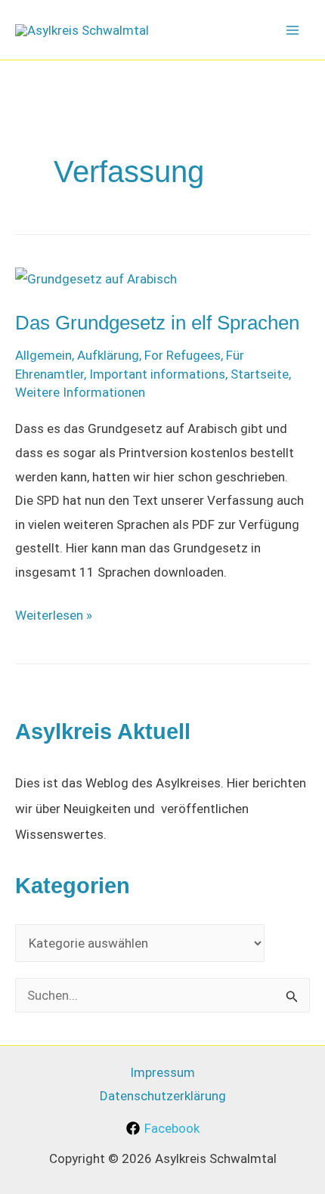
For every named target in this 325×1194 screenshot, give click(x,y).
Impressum (162, 1072)
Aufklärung (108, 355)
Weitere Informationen (80, 392)
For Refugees (182, 355)
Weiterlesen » (53, 617)
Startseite (260, 374)
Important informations (157, 374)
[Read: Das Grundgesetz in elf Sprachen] (96, 278)
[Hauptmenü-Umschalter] (293, 30)
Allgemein (43, 355)
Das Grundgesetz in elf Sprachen (157, 322)
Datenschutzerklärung (163, 1095)
